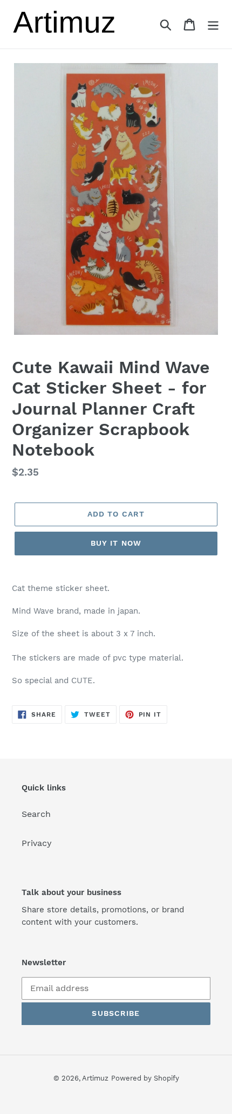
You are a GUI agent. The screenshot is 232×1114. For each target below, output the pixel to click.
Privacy (37, 843)
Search (36, 814)
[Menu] (213, 24)
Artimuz (95, 1078)
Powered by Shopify (145, 1078)
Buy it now (116, 543)
